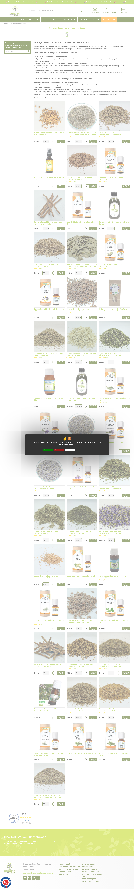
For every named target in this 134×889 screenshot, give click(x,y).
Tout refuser (59, 450)
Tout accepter (48, 450)
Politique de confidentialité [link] (83, 450)
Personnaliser (70, 450)
